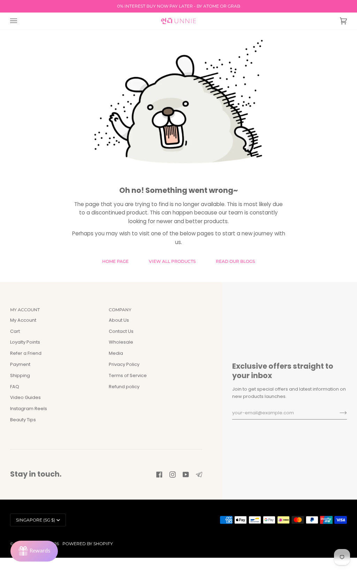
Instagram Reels (28, 408)
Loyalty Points (25, 342)
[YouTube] (186, 474)
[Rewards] (34, 551)
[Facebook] (159, 474)
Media (116, 353)
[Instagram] (172, 474)
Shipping (20, 375)
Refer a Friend (25, 353)
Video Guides (25, 397)
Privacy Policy (124, 364)
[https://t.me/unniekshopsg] (199, 474)
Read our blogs (235, 261)
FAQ (14, 386)
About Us (119, 320)
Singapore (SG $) (35, 520)
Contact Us (121, 331)
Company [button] (120, 309)
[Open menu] (20, 21)
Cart (15, 331)
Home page (115, 261)
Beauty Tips (23, 419)
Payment (20, 364)
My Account (23, 320)
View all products (172, 261)
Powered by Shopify (87, 543)
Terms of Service (128, 375)
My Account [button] (25, 309)
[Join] (337, 412)
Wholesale (121, 342)
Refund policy (124, 386)
